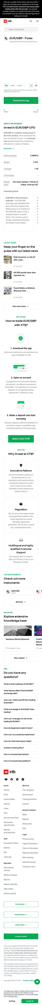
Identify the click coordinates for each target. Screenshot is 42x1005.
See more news (19, 306)
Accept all (30, 1001)
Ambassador (27, 794)
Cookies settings (29, 980)
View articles (19, 658)
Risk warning (27, 857)
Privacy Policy (13, 996)
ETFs (6, 794)
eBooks (7, 879)
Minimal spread (10, 155)
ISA (5, 852)
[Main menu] (37, 21)
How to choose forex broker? (16, 754)
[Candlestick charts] (36, 85)
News (24, 814)
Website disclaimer (30, 853)
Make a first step (21, 439)
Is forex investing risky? (14, 748)
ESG (24, 828)
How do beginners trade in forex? (18, 728)
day (6, 85)
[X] (17, 779)
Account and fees (11, 817)
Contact (25, 804)
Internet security (29, 862)
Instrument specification (9, 823)
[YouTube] (6, 779)
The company (28, 790)
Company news (28, 866)
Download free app (21, 100)
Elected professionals (9, 831)
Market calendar (10, 884)
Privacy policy (28, 839)
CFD (5, 813)
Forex (6, 808)
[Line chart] (31, 85)
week (12, 85)
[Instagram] (23, 779)
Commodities (9, 799)
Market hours (6, 183)
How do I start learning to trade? (17, 741)
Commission (9, 175)
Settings (12, 1001)
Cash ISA (7, 857)
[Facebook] (11, 779)
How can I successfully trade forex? (19, 735)
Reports (25, 819)
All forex (19, 602)
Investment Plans (11, 843)
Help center (8, 889)
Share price (27, 823)
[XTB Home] (7, 21)
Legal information (29, 843)
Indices (7, 804)
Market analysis (10, 875)
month (19, 85)
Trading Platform (29, 799)
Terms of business (30, 848)
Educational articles (9, 869)
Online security (10, 893)
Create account (21, 936)
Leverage (7, 168)
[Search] (31, 21)
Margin (7, 162)
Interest (7, 847)
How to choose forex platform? (17, 761)
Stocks (6, 790)
